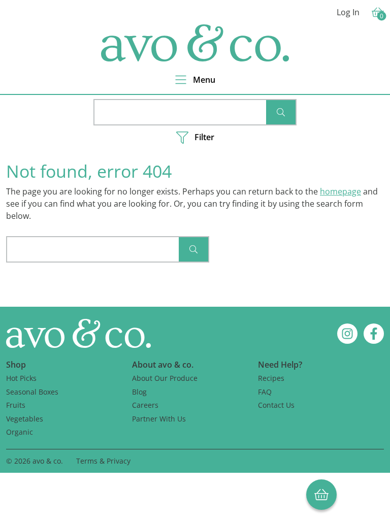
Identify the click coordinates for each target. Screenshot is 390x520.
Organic (19, 432)
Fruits (15, 405)
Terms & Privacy (103, 461)
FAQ (265, 392)
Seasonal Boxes (32, 392)
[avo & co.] (195, 42)
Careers (145, 405)
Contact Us (276, 405)
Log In (348, 12)
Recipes (271, 378)
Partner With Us (159, 419)
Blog (139, 392)
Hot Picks (21, 378)
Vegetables (24, 419)
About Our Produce (165, 378)
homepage (340, 191)
